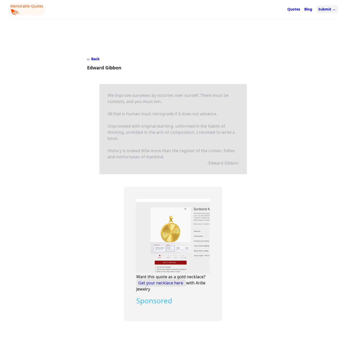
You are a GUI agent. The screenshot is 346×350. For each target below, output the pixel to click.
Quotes (293, 9)
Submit (327, 9)
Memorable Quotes (26, 6)
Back (95, 58)
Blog (308, 9)
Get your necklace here (161, 283)
